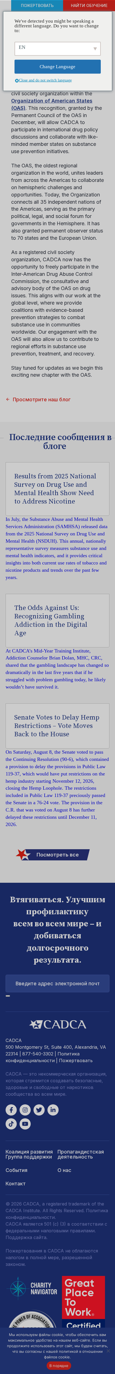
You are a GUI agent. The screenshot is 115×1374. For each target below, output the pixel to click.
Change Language (57, 66)
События (16, 1170)
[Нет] (108, 1351)
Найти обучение (89, 5)
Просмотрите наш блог (42, 399)
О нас (64, 1170)
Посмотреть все (58, 855)
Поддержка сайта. (26, 1237)
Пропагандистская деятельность (81, 1154)
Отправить (8, 996)
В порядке (58, 1365)
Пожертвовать (37, 5)
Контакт (16, 1183)
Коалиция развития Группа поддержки (29, 1154)
